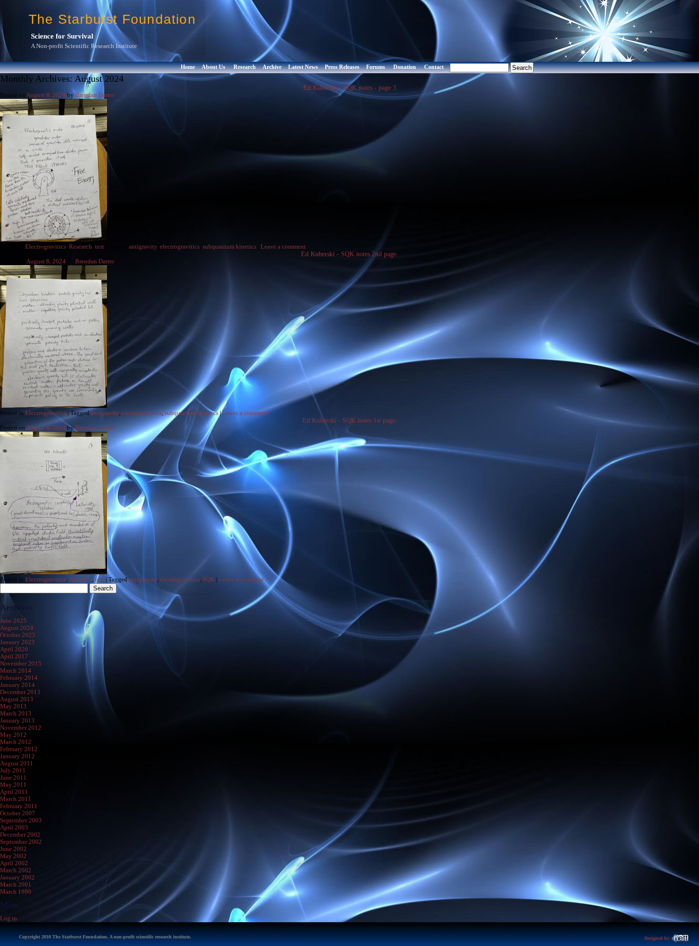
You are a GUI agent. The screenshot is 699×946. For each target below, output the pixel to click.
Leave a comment (283, 246)
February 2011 (19, 806)
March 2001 (15, 884)
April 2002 (14, 863)
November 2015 (20, 663)
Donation (404, 67)
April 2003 (14, 827)
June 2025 (13, 621)
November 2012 (20, 727)
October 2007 (17, 813)
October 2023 (17, 635)
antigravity (143, 246)
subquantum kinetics (229, 246)
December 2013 (20, 692)
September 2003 (21, 820)
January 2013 (17, 720)
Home (188, 67)
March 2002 (15, 870)
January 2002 (17, 877)
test (99, 246)
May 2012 (13, 735)
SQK (208, 579)
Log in (8, 918)
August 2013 (16, 699)
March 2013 (15, 713)
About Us (213, 67)
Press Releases (342, 67)
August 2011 (16, 763)
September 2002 (21, 842)
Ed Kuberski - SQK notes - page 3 (349, 87)
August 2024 (16, 628)
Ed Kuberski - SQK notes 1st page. (349, 420)
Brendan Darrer (94, 95)
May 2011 (13, 785)
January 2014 (17, 685)
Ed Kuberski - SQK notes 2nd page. (349, 254)
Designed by (657, 938)
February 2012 (19, 749)
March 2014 (15, 670)
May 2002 (13, 856)
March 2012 (15, 742)
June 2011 (13, 777)
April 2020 (14, 649)
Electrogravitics (45, 246)
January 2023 (17, 642)
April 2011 (14, 792)
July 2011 (13, 770)
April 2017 (14, 656)
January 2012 (17, 756)
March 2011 (15, 799)
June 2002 (13, 849)
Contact (434, 67)
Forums (375, 67)
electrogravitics (180, 246)
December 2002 (20, 834)
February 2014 (19, 678)
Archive (272, 67)
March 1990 (15, 891)
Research (244, 67)
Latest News (303, 67)
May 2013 (13, 706)
